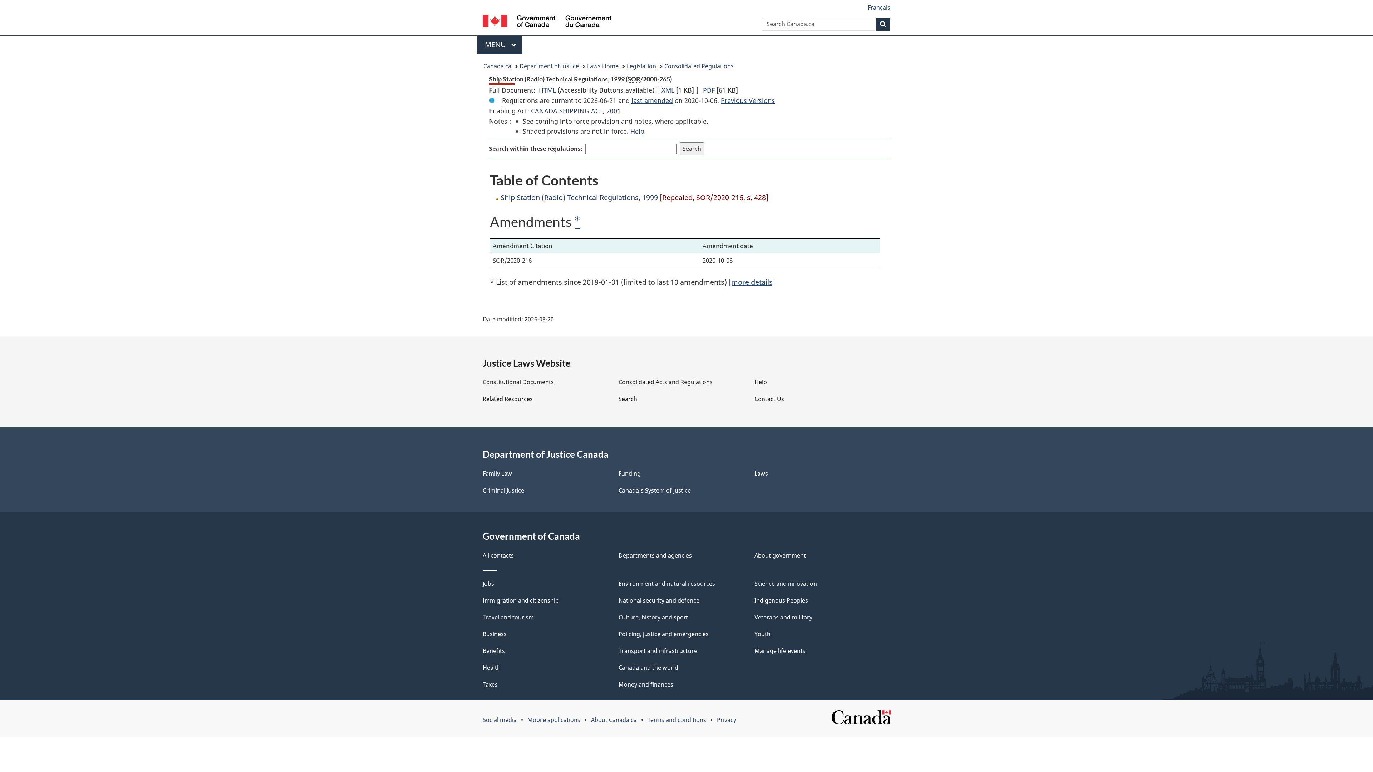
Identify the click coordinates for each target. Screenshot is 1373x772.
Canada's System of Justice (655, 490)
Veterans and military (783, 617)
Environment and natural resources (667, 584)
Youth (762, 634)
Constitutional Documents (518, 382)
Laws (761, 473)
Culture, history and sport (653, 617)
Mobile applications (553, 720)
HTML (547, 90)
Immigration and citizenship (521, 600)
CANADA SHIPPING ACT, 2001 (576, 111)
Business (495, 634)
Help (637, 131)
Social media (500, 720)
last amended (652, 100)
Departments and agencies (655, 555)
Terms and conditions (677, 720)
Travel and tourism (508, 617)
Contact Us (769, 399)
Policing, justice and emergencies (664, 634)
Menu (496, 44)
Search (628, 399)
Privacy (726, 720)
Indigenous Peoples (781, 600)
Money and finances (646, 684)
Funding (630, 473)
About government (780, 555)
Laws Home (603, 66)
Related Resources (508, 399)
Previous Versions (748, 100)
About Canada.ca (614, 720)
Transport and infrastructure (658, 651)
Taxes (490, 684)
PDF (709, 90)
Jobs (488, 584)
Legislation (641, 66)
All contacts (498, 555)
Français (879, 7)
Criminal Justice (503, 490)
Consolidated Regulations (699, 66)
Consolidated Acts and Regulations (666, 382)
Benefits (494, 651)
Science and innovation (785, 584)
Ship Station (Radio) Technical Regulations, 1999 (634, 197)
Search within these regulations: (535, 149)
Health (492, 668)
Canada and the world (648, 668)
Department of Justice (549, 66)
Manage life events (780, 651)
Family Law (497, 473)
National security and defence (659, 600)
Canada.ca (497, 66)
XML (667, 90)
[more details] (752, 282)
